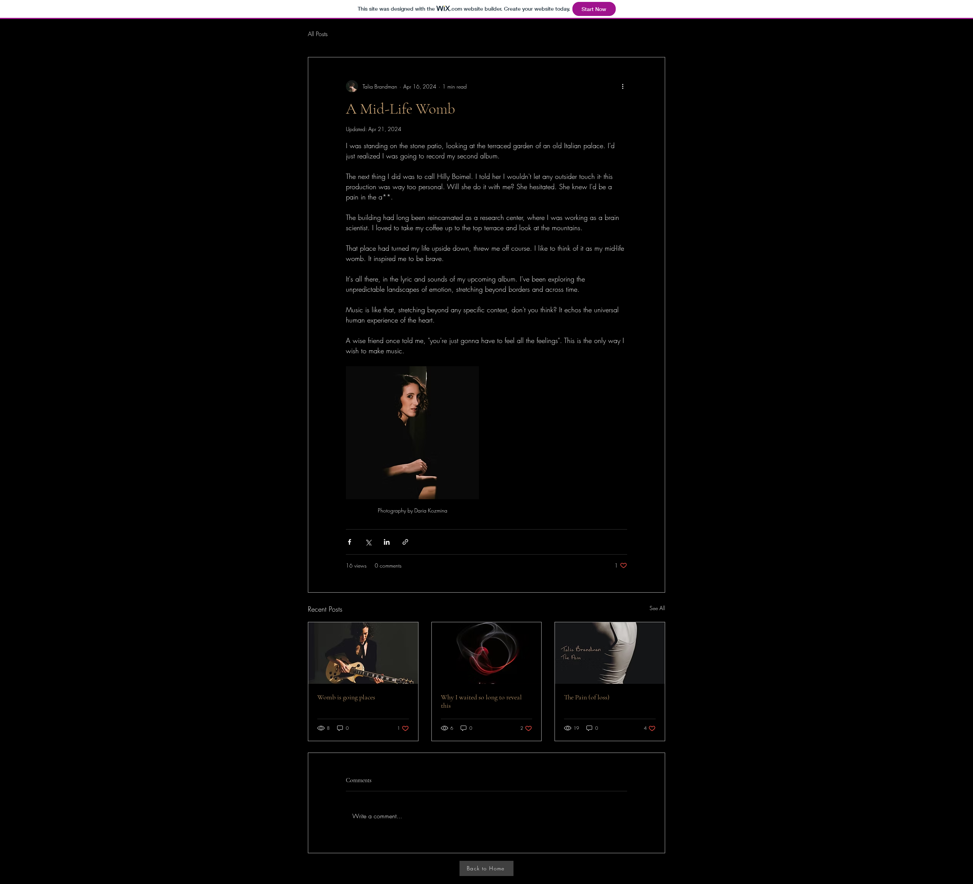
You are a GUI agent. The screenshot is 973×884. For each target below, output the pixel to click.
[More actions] (622, 86)
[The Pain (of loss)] (610, 653)
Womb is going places (346, 697)
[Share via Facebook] (349, 542)
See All (657, 608)
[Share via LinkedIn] (386, 542)
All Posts (318, 34)
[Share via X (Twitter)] (368, 542)
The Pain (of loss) (587, 697)
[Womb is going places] (363, 653)
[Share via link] (405, 542)
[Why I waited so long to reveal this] (487, 653)
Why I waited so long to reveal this (481, 701)
